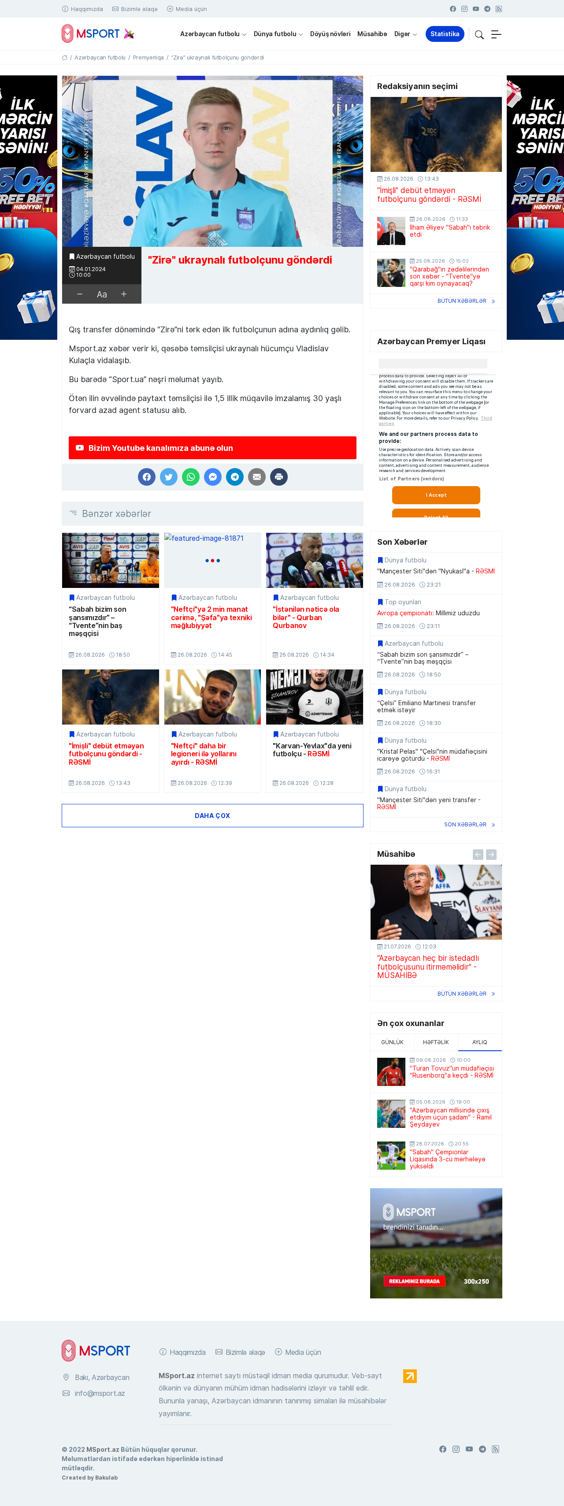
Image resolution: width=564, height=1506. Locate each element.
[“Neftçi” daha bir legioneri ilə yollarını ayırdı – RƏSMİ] (212, 697)
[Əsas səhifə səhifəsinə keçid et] (64, 57)
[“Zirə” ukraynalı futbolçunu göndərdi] (212, 161)
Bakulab (106, 1477)
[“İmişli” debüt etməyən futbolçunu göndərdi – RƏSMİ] (110, 697)
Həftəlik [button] (436, 1042)
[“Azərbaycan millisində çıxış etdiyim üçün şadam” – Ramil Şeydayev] (391, 1114)
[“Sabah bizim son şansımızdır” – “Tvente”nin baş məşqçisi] (110, 560)
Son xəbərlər (465, 824)
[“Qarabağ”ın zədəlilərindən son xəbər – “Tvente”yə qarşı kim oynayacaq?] (391, 273)
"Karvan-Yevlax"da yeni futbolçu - (312, 750)
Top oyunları (403, 602)
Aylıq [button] (479, 1042)
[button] (479, 34)
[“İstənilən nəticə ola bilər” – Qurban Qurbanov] (314, 560)
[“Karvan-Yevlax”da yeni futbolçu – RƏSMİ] (314, 697)
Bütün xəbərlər (462, 301)
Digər (402, 34)
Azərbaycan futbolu (210, 34)
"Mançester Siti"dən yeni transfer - (429, 803)
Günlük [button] (392, 1042)
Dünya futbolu (275, 34)
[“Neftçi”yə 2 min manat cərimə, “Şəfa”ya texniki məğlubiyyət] (212, 560)
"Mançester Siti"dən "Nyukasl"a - (436, 571)
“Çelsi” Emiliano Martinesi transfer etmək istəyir (426, 706)
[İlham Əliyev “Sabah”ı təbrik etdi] (391, 231)
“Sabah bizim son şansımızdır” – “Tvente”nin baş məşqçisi (97, 621)
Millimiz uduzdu (428, 613)
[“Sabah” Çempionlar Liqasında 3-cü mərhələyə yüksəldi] (391, 1156)
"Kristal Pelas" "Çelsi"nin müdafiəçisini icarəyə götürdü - (432, 755)
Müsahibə (372, 34)
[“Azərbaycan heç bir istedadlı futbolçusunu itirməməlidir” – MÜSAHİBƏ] (436, 902)
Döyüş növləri (330, 34)
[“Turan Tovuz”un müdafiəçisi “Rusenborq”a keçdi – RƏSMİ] (391, 1072)
